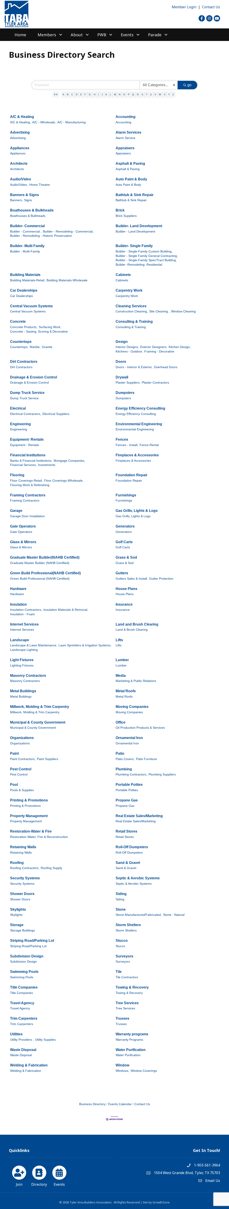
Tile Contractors (127, 977)
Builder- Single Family (134, 246)
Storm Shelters (128, 925)
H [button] (94, 94)
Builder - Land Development (135, 231)
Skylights (18, 909)
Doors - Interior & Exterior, (134, 367)
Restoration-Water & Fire (31, 831)
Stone (121, 909)
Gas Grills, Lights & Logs (137, 511)
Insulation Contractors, (26, 609)
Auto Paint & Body (131, 179)
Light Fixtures (22, 660)
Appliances (19, 148)
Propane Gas (127, 800)
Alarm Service (125, 138)
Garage (16, 511)
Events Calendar (120, 1104)
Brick (120, 210)
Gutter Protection (161, 578)
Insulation (18, 604)
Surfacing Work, (50, 327)
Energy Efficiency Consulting (140, 408)
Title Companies (24, 987)
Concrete (18, 321)
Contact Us (211, 6)
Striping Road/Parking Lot (32, 940)
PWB (101, 34)
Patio (120, 753)
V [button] (155, 94)
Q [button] (133, 94)
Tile (119, 972)
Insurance (124, 604)
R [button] (138, 94)
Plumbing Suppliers (162, 774)
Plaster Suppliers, (128, 382)
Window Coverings (144, 1070)
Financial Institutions (27, 455)
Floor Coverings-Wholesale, (63, 480)
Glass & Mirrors (23, 542)
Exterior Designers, (153, 347)
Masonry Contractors (28, 675)
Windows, (122, 1070)
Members (47, 34)
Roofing (17, 863)
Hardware (18, 589)
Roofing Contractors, (24, 868)
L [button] (110, 94)
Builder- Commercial (27, 226)
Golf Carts (124, 542)
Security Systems (25, 878)
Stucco (122, 940)
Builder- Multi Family (27, 246)
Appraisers (125, 148)
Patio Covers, (125, 759)
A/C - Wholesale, (44, 122)
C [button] (72, 94)
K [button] (106, 94)
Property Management (29, 816)
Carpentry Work (129, 290)
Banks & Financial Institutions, (31, 460)
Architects (19, 163)
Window (122, 1065)
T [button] (146, 94)
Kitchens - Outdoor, (129, 351)
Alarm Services (128, 132)
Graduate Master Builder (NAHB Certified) (39, 563)
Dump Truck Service (27, 393)
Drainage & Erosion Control (33, 377)
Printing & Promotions (29, 800)
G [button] (90, 94)
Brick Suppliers (126, 216)
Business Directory (92, 1104)
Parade (154, 34)
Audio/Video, (19, 184)
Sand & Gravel (128, 863)
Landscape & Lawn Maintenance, (33, 645)
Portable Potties (129, 784)
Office (120, 722)
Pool (14, 784)
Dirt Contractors (23, 361)
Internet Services (24, 624)
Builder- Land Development (139, 226)
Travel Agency (22, 1003)
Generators (125, 526)
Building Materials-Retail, (27, 280)
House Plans (126, 589)
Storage (16, 925)
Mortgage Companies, (69, 460)
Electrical (18, 408)
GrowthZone (161, 1202)
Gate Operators (23, 526)
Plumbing (124, 769)
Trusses (122, 1018)
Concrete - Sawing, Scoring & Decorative (39, 331)
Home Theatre (39, 184)
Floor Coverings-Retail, (26, 480)
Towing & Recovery (132, 987)
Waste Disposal (23, 1050)
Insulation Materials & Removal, (65, 609)
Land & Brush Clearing (132, 629)
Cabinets (123, 275)
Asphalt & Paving (130, 163)
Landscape (19, 640)
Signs (28, 200)
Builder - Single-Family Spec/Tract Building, (146, 260)
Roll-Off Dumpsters (132, 847)
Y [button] (169, 94)
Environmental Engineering (139, 424)
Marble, (35, 347)
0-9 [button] (55, 94)
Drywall (122, 377)
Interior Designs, (127, 347)
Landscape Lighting (24, 649)
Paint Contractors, (23, 759)
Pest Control (20, 769)
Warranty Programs (129, 1039)
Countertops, (19, 347)
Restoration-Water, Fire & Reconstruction (39, 837)
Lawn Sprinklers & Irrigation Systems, (85, 645)
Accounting (126, 117)
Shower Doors (22, 894)
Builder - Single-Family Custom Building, (144, 251)
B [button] (67, 94)
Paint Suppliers (47, 759)
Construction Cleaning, (132, 311)
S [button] (142, 94)
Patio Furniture (146, 759)
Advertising (20, 132)
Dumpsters (125, 393)
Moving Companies (132, 707)
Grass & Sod (126, 557)
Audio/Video (20, 179)
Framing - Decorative (159, 351)
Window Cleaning (183, 311)
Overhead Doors (165, 367)
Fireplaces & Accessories (137, 455)
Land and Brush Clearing (137, 624)
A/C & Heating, (20, 122)
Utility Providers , (22, 1039)
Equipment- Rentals (27, 439)
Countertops (21, 342)
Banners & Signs (24, 195)
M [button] (115, 94)
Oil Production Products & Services (140, 727)
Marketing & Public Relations (136, 681)
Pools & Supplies (22, 790)
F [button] (85, 94)
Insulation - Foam (22, 614)
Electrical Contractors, (25, 414)
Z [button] (173, 94)
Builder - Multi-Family (25, 251)
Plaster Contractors (155, 382)
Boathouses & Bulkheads (32, 210)
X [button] (164, 94)
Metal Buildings (23, 691)
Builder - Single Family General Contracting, (147, 256)
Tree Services (127, 1003)
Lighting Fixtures (22, 665)
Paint (14, 753)
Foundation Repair (131, 475)
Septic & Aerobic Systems (138, 878)
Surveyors (124, 956)
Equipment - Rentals (24, 445)
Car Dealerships (23, 290)
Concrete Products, (23, 327)
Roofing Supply (51, 868)
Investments (46, 465)
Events (127, 34)
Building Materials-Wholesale (67, 280)
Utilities (16, 1034)
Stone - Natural (173, 914)
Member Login (184, 6)
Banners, (16, 200)
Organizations (22, 738)
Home (20, 34)
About (77, 34)
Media (121, 675)
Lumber (122, 660)
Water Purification (131, 1050)
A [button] (63, 94)
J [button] (102, 94)
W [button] (160, 94)
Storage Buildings (22, 930)
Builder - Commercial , (26, 231)
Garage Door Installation (27, 516)
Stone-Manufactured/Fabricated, (139, 914)
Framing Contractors (27, 495)
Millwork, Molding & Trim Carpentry (39, 707)
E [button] (81, 94)
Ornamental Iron (129, 738)
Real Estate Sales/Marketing (139, 816)
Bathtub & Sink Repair (134, 195)
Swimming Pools (24, 972)
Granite (47, 347)
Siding (121, 894)
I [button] (98, 94)
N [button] (120, 94)
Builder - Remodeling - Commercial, (68, 231)
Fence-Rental (149, 445)
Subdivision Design (26, 956)
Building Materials (25, 275)
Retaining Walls (23, 847)
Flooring (17, 475)
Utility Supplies (45, 1039)
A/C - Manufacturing (71, 122)
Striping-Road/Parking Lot (28, 946)
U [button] (151, 94)
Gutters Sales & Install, (132, 578)
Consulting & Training (134, 321)
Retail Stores (126, 831)
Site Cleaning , (159, 311)
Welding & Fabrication (29, 1065)
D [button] (77, 94)
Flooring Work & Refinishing (29, 485)
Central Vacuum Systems (31, 306)
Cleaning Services (131, 306)
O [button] (124, 94)
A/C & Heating (22, 117)
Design (122, 342)
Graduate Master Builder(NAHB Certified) (44, 557)
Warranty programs (132, 1034)
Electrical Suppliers (55, 414)
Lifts (119, 640)
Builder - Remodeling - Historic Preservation (41, 235)
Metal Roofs (126, 691)
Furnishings (126, 495)
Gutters (122, 573)
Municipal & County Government (37, 722)
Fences (122, 439)
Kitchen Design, (180, 347)
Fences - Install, (127, 445)
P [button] (128, 94)
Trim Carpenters (23, 1018)
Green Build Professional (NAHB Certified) (40, 578)
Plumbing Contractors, (131, 774)
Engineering (20, 424)
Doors (121, 361)
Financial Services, (23, 465)
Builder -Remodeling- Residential (139, 264)
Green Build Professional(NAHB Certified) (45, 573)
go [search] (189, 85)
